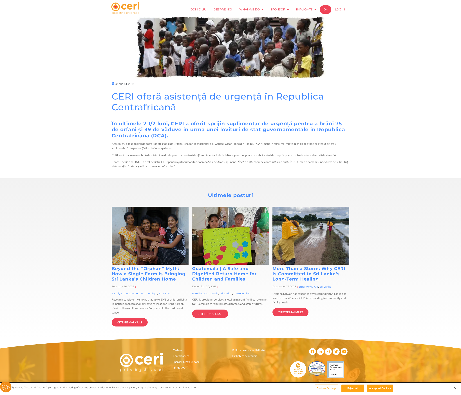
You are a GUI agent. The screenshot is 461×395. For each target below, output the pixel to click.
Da (325, 9)
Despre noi (223, 9)
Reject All (352, 388)
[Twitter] (336, 351)
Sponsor (277, 9)
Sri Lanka (164, 293)
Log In (340, 9)
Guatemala (211, 293)
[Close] (455, 388)
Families (197, 293)
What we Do (249, 9)
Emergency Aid (308, 286)
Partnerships (149, 293)
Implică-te (304, 9)
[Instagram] (328, 351)
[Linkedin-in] (320, 351)
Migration (226, 293)
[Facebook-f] (312, 351)
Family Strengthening (126, 293)
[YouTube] (344, 351)
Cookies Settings (326, 388)
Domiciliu (198, 9)
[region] (230, 388)
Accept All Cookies (380, 388)
